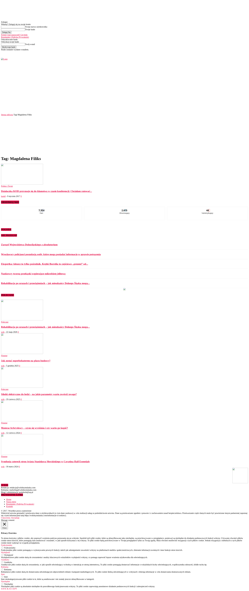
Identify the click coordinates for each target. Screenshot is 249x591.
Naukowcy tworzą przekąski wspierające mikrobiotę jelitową (33, 273)
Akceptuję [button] (15, 518)
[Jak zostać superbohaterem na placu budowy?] (22, 353)
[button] (242, 106)
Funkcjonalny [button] (6, 545)
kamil (3, 196)
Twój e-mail (30, 44)
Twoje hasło (30, 29)
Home (8, 499)
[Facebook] (200, 52)
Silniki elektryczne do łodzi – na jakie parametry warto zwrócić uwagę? (39, 394)
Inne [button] (3, 574)
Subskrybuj (207, 209)
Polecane (4, 322)
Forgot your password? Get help (14, 35)
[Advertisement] (124, 135)
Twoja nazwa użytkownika (36, 27)
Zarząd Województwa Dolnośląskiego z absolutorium (29, 244)
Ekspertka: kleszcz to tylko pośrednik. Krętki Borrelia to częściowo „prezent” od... (44, 264)
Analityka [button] (5, 560)
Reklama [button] (4, 567)
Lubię (42, 209)
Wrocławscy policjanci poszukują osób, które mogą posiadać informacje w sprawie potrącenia (51, 254)
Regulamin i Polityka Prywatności (15, 37)
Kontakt (9, 506)
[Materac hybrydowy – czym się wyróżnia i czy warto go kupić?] (22, 420)
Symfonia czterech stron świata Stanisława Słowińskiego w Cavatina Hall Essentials (45, 461)
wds (2, 332)
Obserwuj (125, 209)
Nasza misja (11, 502)
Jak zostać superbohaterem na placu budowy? (25, 360)
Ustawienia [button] (5, 518)
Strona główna (7, 115)
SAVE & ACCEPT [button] (9, 589)
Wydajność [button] (5, 552)
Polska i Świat (7, 186)
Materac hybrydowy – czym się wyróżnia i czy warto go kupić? (34, 428)
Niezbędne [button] (5, 581)
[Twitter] (203, 52)
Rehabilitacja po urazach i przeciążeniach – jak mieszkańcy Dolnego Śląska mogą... (45, 283)
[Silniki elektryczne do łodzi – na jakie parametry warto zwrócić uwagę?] (22, 387)
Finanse (4, 355)
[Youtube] (206, 52)
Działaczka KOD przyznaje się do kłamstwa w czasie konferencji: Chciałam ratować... (46, 191)
